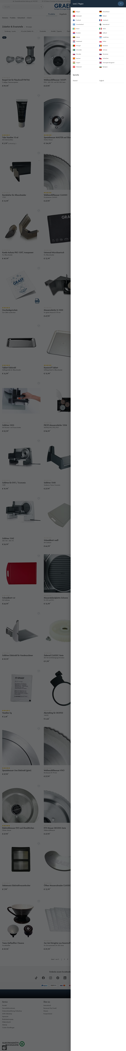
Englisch (101, 81)
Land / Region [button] (78, 3)
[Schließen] (121, 3)
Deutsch (75, 81)
